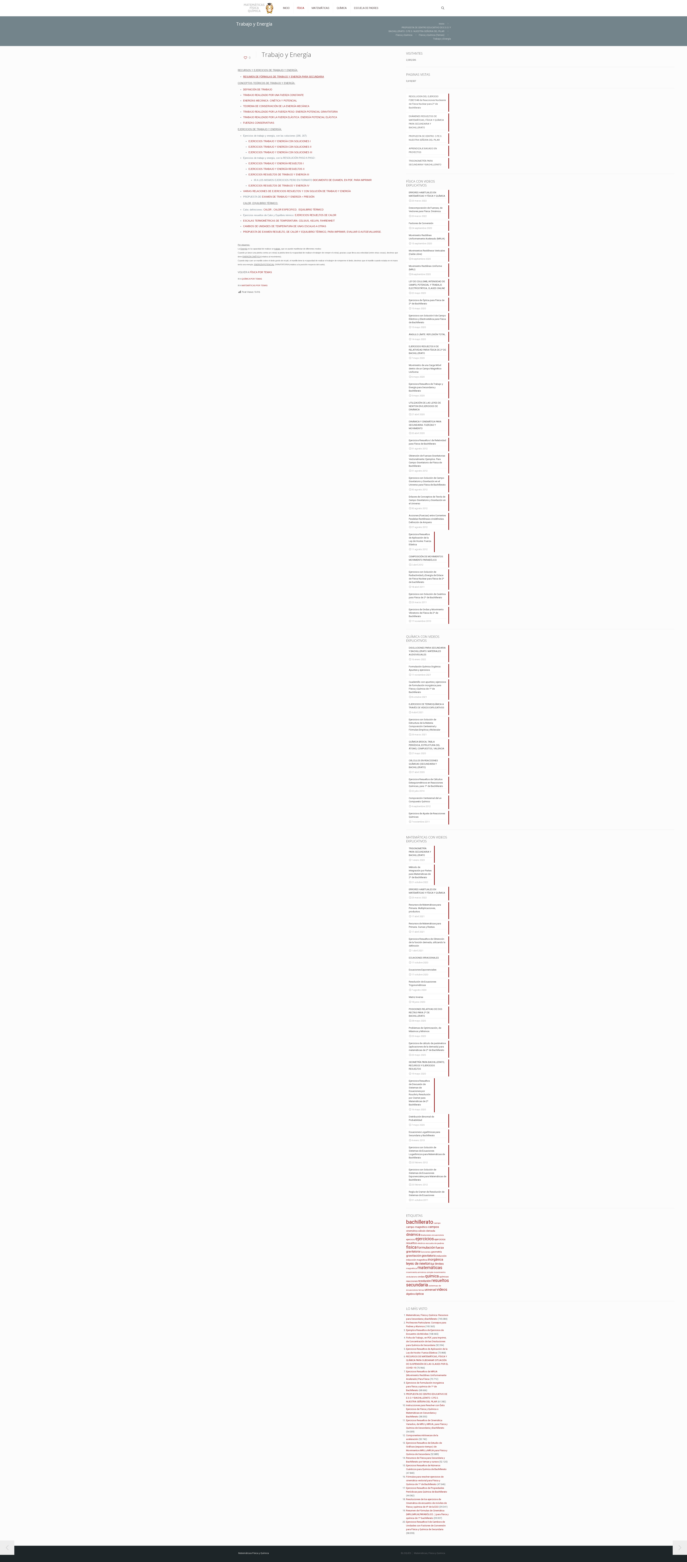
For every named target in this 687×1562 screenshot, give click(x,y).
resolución (424, 1281)
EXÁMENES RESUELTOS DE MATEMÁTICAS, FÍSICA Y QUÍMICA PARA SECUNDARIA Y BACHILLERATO (426, 122)
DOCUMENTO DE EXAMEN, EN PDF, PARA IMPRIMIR (342, 180)
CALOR (267, 209)
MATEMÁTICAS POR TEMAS (254, 285)
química (432, 1276)
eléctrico (421, 1243)
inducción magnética (416, 1259)
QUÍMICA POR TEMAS (252, 279)
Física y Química (404, 35)
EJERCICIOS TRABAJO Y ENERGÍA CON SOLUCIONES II (280, 146)
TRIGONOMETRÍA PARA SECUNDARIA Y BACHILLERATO (425, 162)
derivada (430, 1230)
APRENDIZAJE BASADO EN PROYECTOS (423, 150)
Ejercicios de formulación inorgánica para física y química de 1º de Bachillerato (425, 1386)
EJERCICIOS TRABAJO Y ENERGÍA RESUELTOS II (276, 169)
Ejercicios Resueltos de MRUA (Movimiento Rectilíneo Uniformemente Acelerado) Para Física (426, 1375)
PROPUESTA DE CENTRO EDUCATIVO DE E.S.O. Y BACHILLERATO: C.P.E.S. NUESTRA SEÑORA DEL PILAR (426, 1398)
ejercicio (410, 1239)
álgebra (410, 1293)
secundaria (417, 1284)
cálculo (422, 1230)
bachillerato (419, 1222)
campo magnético (417, 1227)
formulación (426, 1247)
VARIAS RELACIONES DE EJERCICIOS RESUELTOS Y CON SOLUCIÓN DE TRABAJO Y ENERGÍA (297, 191)
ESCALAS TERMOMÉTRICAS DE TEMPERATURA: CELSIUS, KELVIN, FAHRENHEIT (289, 220)
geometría (436, 1251)
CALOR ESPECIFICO (285, 209)
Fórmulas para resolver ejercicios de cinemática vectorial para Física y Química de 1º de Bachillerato (425, 1480)
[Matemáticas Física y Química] (258, 8)
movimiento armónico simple (419, 1272)
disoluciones (426, 1235)
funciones (426, 1252)
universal (430, 1289)
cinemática (412, 1230)
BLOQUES (406, 1553)
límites (439, 1263)
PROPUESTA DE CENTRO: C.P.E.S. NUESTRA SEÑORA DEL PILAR (425, 138)
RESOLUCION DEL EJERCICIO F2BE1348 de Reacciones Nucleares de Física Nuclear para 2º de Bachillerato (427, 102)
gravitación (413, 1255)
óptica (419, 1294)
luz (432, 1263)
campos (433, 1227)
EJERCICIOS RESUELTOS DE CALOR (315, 215)
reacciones (412, 1281)
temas (421, 1290)
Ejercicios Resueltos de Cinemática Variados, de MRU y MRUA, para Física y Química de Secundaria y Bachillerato (426, 1424)
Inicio (441, 23)
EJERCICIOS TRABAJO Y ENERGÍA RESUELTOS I (276, 163)
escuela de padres (435, 1243)
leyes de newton (418, 1264)
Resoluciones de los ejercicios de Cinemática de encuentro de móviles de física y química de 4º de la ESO (426, 1503)
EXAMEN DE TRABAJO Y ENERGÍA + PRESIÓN (288, 196)
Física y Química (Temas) (431, 35)
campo (437, 1223)
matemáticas (429, 1267)
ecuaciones (438, 1235)
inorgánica (435, 1260)
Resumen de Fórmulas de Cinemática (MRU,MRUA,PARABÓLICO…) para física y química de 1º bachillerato (427, 1514)
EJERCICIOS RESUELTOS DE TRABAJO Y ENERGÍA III (279, 174)
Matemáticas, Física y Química (429, 1553)
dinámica (413, 1234)
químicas (444, 1276)
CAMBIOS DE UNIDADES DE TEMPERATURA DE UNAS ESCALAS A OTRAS (284, 226)
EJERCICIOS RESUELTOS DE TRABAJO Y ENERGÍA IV (279, 185)
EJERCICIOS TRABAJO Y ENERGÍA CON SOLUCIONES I (280, 141)
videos (442, 1289)
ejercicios (424, 1238)
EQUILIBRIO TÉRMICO (311, 209)
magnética (411, 1268)
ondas (421, 1276)
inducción (441, 1256)
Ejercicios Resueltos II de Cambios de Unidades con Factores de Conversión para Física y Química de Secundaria (426, 1525)
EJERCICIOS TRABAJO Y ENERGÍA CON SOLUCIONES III (280, 152)
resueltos (440, 1280)
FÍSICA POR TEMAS (261, 272)
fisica (411, 1247)
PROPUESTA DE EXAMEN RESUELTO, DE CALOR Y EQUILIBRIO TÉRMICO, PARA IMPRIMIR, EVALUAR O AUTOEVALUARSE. (312, 232)
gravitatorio (429, 1255)
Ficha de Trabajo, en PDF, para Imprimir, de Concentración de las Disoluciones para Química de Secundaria (426, 1341)
